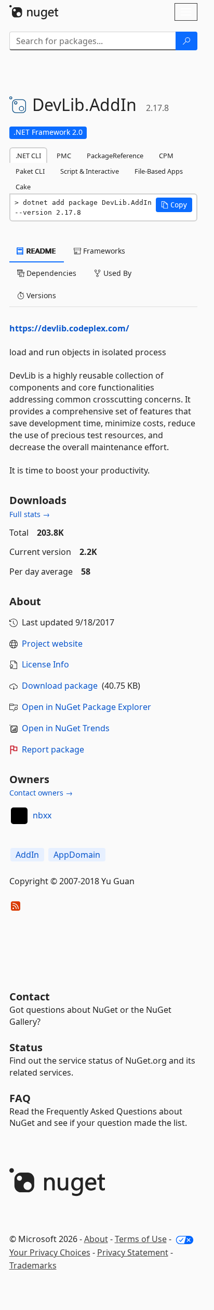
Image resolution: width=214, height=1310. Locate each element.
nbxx (42, 815)
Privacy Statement (132, 1252)
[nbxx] (19, 815)
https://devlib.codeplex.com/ (69, 328)
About (96, 1239)
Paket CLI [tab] (30, 171)
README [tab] (40, 251)
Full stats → (29, 514)
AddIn (27, 854)
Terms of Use (141, 1239)
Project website (52, 643)
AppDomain (77, 854)
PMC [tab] (64, 155)
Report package (53, 749)
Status (26, 1047)
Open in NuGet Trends (66, 728)
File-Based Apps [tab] (159, 171)
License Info (45, 664)
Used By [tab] (116, 273)
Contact (29, 997)
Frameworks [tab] (103, 251)
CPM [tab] (166, 155)
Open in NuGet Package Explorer (86, 707)
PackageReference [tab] (115, 155)
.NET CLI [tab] (28, 155)
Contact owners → (41, 793)
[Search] (186, 41)
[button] (174, 205)
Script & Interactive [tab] (89, 171)
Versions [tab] (40, 295)
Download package (60, 685)
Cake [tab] (23, 186)
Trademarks (33, 1265)
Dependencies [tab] (50, 273)
